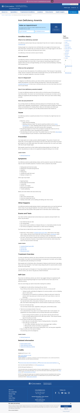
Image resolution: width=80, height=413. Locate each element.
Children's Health (74, 4)
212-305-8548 (40, 401)
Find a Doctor (56, 29)
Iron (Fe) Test (23, 249)
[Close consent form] (71, 403)
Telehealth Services (41, 31)
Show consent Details (13, 410)
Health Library (8, 15)
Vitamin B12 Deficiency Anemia (27, 346)
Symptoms (67, 45)
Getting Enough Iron (25, 155)
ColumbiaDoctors (66, 4)
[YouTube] (62, 393)
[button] (5, 12)
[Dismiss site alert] (52, 1)
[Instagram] (69, 393)
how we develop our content (29, 372)
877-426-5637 (24, 31)
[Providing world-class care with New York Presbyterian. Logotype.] (47, 383)
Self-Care (67, 53)
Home (3, 15)
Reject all (66, 408)
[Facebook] (55, 393)
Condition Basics (68, 40)
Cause (66, 42)
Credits (66, 58)
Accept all (66, 406)
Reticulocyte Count (24, 251)
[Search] (77, 7)
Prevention (67, 43)
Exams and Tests (68, 48)
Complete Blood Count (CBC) (27, 246)
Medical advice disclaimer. (32, 376)
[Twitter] (59, 393)
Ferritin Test (23, 247)
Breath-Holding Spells (25, 343)
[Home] (15, 7)
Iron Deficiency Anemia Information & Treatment (22, 15)
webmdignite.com (40, 365)
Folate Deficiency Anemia (26, 345)
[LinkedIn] (65, 393)
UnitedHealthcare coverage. (44, 1)
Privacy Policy (65, 411)
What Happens (68, 47)
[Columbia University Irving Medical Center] (35, 383)
